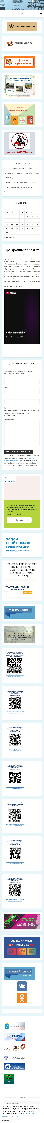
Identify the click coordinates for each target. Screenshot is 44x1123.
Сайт (6, 398)
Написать (19, 520)
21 (7, 228)
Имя (6, 378)
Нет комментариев (32, 354)
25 (27, 228)
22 (12, 228)
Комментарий (9, 419)
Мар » (11, 237)
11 (27, 220)
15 (12, 224)
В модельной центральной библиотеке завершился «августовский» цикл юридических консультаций (21, 173)
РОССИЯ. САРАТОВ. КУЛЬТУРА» (16, 182)
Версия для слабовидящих (25, 26)
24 (22, 228)
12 (32, 220)
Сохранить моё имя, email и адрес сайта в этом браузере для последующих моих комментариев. (21, 412)
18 (27, 224)
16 (17, 224)
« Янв (6, 237)
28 (7, 233)
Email (6, 388)
